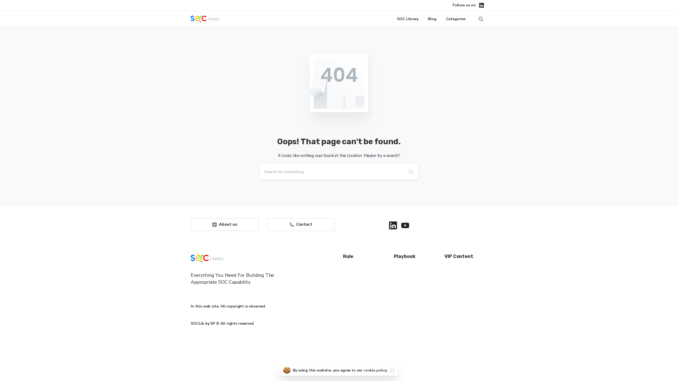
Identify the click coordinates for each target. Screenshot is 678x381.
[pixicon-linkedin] (393, 225)
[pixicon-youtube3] (405, 225)
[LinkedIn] (481, 5)
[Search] (411, 172)
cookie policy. (376, 370)
